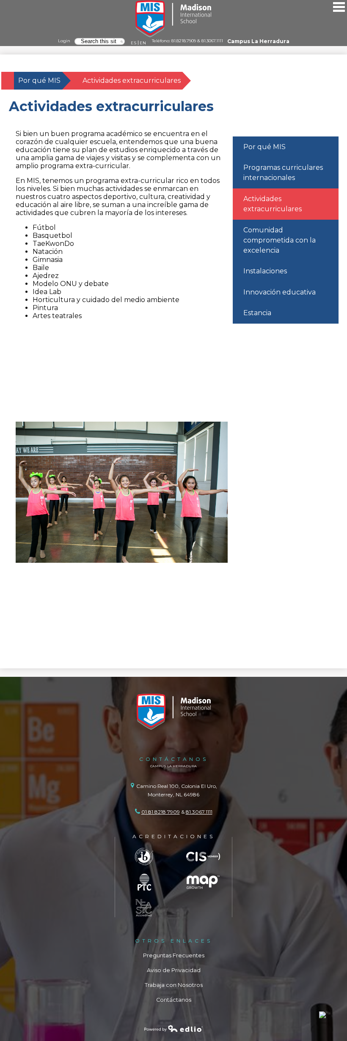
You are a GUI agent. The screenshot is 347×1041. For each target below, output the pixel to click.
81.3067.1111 (212, 40)
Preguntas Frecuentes (173, 955)
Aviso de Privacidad (174, 970)
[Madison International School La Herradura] (173, 19)
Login (64, 40)
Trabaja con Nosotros (174, 985)
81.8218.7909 (183, 40)
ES (133, 42)
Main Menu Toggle (339, 7)
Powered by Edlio (173, 1028)
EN (143, 42)
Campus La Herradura (258, 41)
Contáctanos (173, 1000)
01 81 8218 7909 (160, 812)
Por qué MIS (39, 80)
